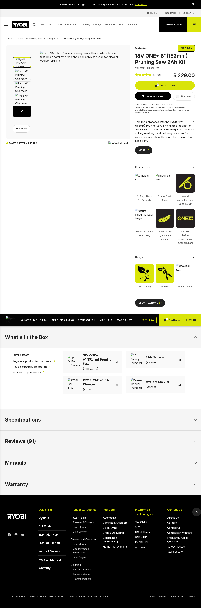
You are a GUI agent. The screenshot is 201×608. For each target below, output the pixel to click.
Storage (97, 24)
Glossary (191, 596)
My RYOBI (44, 518)
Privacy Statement (158, 596)
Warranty (124, 320)
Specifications (63, 320)
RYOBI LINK (142, 542)
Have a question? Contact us (30, 366)
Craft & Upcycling (113, 532)
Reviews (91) (87, 320)
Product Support (49, 543)
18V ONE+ (110, 24)
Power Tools (46, 24)
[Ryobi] (20, 24)
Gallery (23, 128)
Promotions (132, 24)
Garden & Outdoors (66, 24)
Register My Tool (49, 559)
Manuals (106, 320)
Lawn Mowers (80, 544)
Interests (109, 509)
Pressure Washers (82, 574)
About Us (173, 517)
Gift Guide (45, 526)
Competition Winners (179, 532)
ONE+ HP (141, 537)
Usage (139, 257)
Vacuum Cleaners (82, 569)
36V (121, 24)
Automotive (110, 517)
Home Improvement (115, 546)
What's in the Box (34, 320)
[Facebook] (9, 535)
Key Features (143, 167)
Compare (186, 96)
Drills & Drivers (80, 531)
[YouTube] (22, 535)
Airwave (140, 547)
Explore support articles (27, 372)
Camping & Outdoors (115, 522)
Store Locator (175, 551)
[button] (22, 62)
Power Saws (79, 527)
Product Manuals (49, 551)
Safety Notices (176, 546)
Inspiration (171, 12)
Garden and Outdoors (84, 539)
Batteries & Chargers (83, 522)
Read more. (141, 4)
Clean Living (110, 527)
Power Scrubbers (82, 579)
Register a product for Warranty (32, 361)
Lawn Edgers (79, 557)
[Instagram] (16, 535)
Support (187, 12)
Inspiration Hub (48, 534)
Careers (172, 522)
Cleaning (85, 24)
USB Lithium (142, 532)
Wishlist (154, 13)
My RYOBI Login (173, 24)
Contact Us (174, 509)
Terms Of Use (176, 596)
